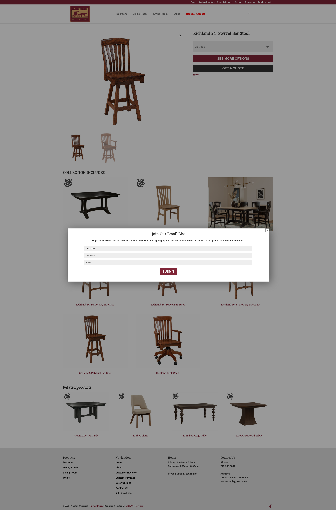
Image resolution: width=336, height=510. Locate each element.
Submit (168, 271)
